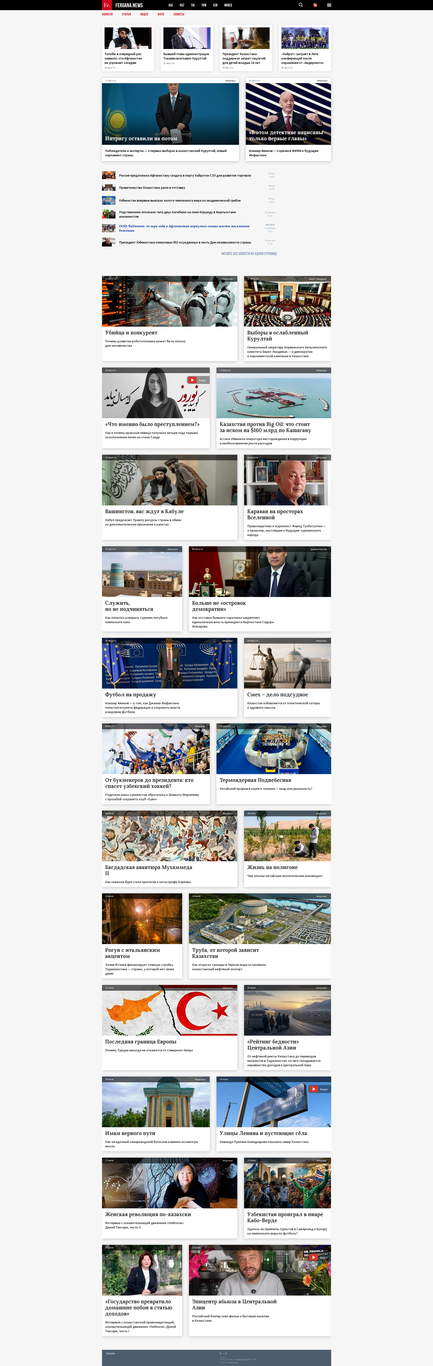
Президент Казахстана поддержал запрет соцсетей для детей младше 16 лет (244, 58)
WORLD (228, 5)
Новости (107, 14)
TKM (203, 5)
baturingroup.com (242, 1359)
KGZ (182, 5)
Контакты (110, 1353)
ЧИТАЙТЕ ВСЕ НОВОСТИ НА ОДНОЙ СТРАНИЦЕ (249, 253)
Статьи (126, 14)
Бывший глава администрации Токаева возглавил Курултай (186, 56)
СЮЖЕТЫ (179, 14)
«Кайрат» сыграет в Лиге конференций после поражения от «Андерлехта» (303, 58)
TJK (193, 5)
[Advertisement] (307, 222)
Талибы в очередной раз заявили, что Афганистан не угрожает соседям (123, 58)
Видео (144, 14)
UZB (215, 5)
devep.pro (234, 1362)
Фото (161, 14)
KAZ (171, 5)
